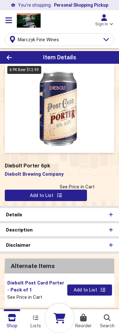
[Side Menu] (8, 20)
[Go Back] (18, 58)
